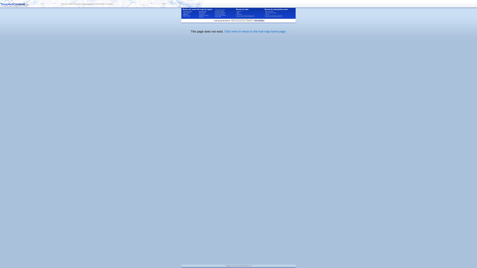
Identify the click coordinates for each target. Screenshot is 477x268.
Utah (238, 12)
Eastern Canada (203, 15)
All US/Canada (187, 11)
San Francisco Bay (270, 12)
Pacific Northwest (220, 14)
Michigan (239, 14)
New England (203, 11)
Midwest (185, 14)
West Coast (186, 16)
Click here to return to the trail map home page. (255, 31)
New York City (269, 11)
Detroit (267, 14)
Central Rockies (219, 11)
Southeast (202, 14)
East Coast (186, 13)
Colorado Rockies (220, 10)
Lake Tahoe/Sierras (220, 15)
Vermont (239, 11)
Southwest (218, 16)
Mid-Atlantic (202, 12)
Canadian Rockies (220, 12)
